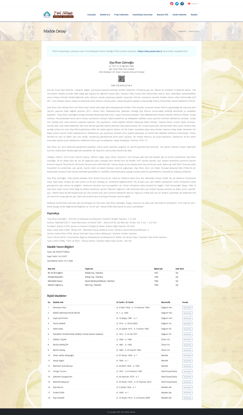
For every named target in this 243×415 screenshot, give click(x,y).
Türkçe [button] (193, 3)
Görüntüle (187, 308)
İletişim (194, 14)
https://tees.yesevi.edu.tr (150, 51)
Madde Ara (105, 14)
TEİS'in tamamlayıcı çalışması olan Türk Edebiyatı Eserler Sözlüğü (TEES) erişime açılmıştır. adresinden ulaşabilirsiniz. (120, 51)
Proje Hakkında (121, 14)
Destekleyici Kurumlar (143, 14)
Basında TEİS (162, 14)
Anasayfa (91, 14)
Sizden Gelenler (179, 14)
